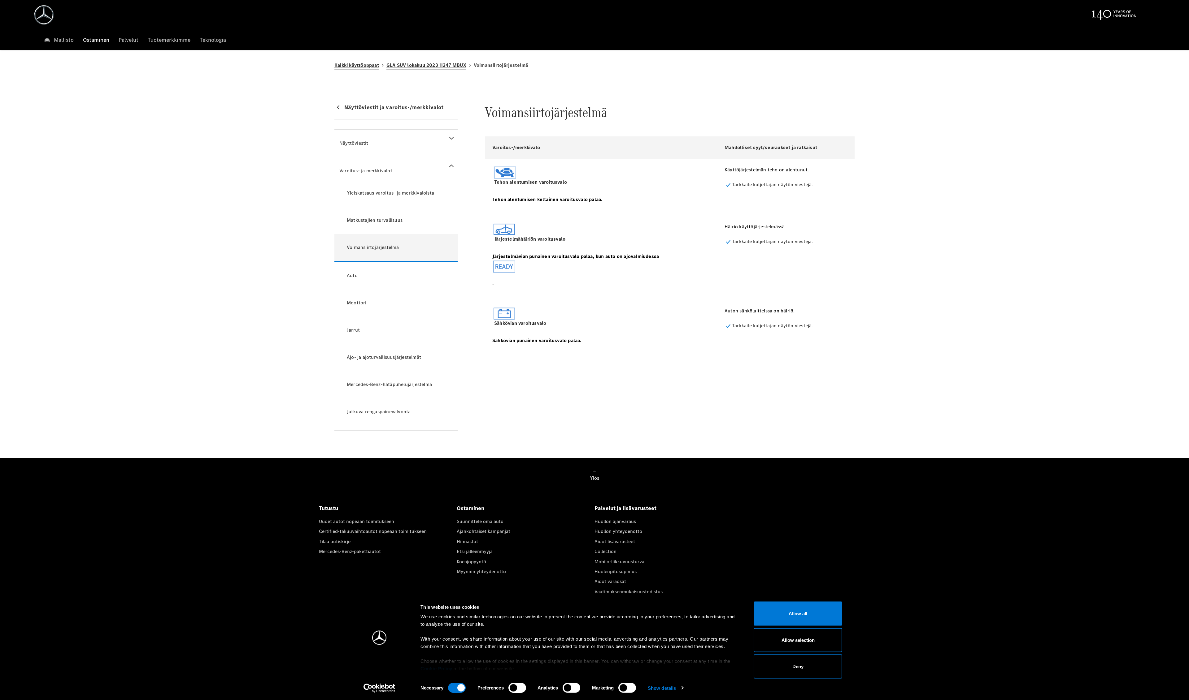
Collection (605, 551)
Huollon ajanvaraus (615, 521)
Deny (798, 666)
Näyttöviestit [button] (353, 143)
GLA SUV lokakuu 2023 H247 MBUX (426, 65)
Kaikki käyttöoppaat (356, 65)
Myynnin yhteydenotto (481, 571)
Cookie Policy (436, 668)
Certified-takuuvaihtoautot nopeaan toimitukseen (373, 531)
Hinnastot (467, 541)
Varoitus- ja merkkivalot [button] (365, 170)
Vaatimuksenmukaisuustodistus (628, 591)
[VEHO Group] (44, 15)
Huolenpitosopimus (615, 571)
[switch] (517, 688)
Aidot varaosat (610, 581)
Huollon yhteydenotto (618, 531)
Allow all (798, 613)
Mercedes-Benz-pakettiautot (350, 551)
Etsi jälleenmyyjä (475, 551)
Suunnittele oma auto (480, 521)
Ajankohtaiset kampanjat (483, 531)
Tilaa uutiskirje (335, 541)
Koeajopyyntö (471, 561)
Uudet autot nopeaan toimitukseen (356, 521)
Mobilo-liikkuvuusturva (619, 561)
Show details (662, 687)
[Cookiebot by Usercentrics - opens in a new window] (379, 688)
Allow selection (798, 639)
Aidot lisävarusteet (614, 541)
